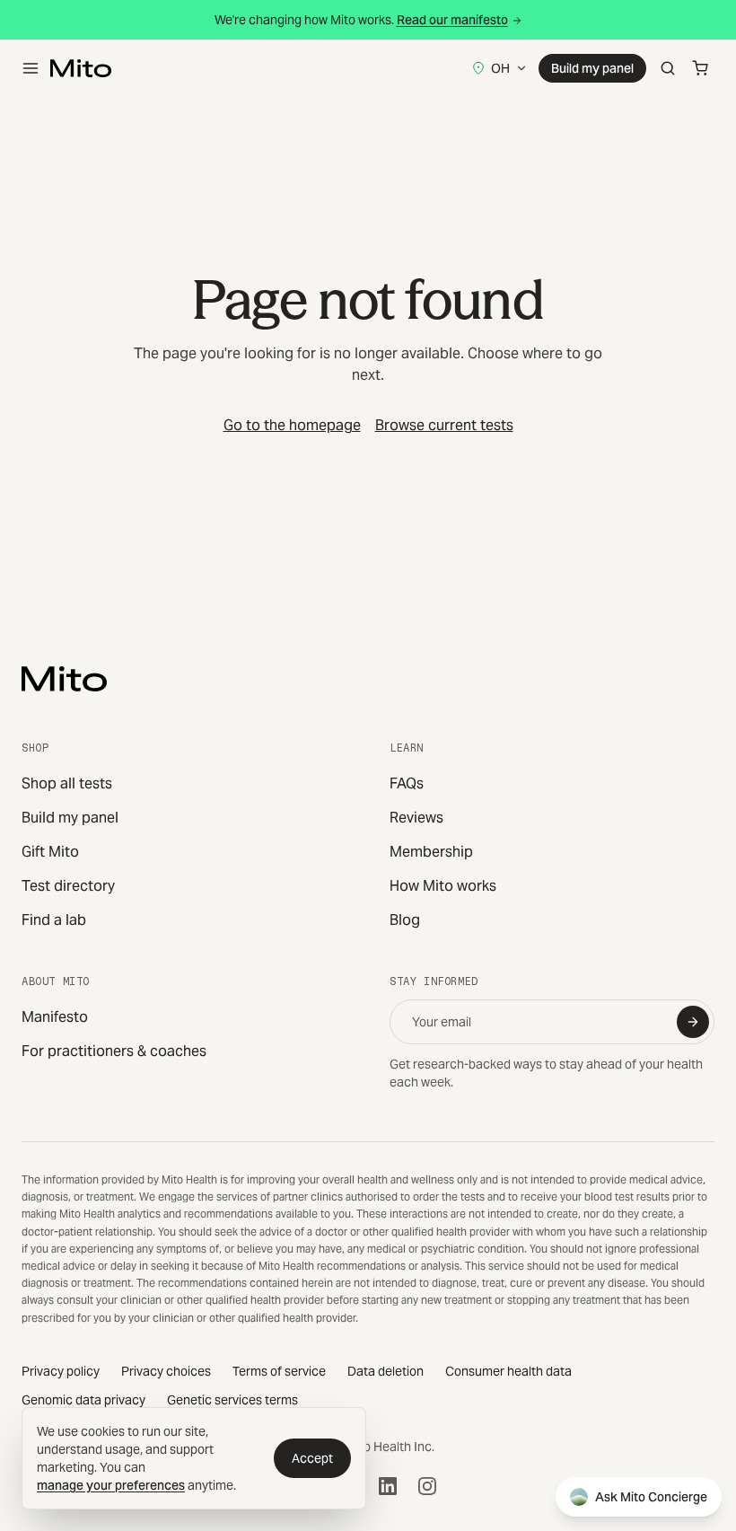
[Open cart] (700, 68)
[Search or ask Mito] (667, 68)
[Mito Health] (64, 678)
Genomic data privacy (83, 1400)
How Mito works (443, 885)
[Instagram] (427, 1486)
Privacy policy (61, 1371)
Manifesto (55, 1016)
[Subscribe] (693, 1022)
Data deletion (385, 1371)
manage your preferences (111, 1485)
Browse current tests (444, 425)
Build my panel (592, 68)
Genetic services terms (232, 1400)
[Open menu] (30, 68)
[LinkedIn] (388, 1486)
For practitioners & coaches (114, 1051)
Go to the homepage (292, 425)
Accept (312, 1458)
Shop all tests (67, 783)
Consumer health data (508, 1371)
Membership (431, 851)
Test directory (68, 885)
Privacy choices (166, 1371)
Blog (405, 920)
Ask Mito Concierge (651, 1497)
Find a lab (54, 920)
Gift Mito (50, 851)
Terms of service (279, 1371)
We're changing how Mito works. (361, 20)
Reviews (416, 817)
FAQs (407, 783)
